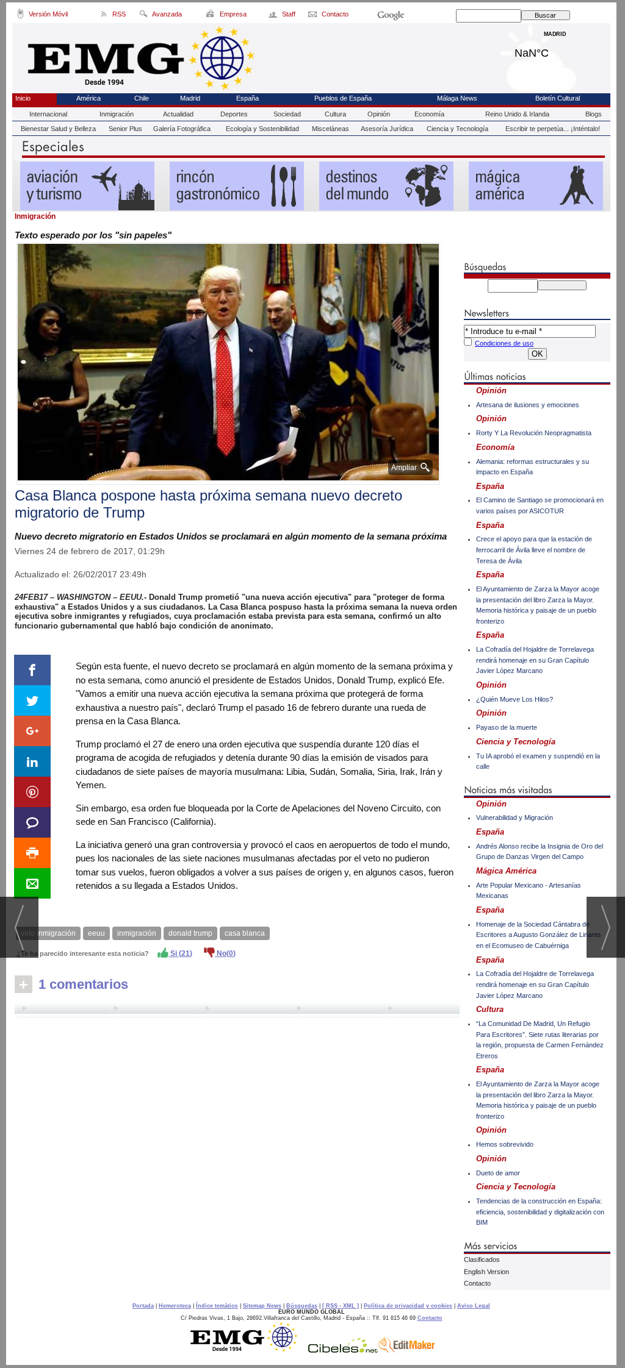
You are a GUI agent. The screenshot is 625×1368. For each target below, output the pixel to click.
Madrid (555, 50)
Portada (143, 1306)
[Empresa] (211, 16)
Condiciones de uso (504, 343)
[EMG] (248, 1350)
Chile (141, 98)
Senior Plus (125, 128)
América (88, 98)
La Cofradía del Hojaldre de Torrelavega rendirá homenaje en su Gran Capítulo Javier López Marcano (535, 660)
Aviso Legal (473, 1306)
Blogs (593, 114)
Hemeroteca (175, 1306)
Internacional (48, 114)
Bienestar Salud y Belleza (58, 128)
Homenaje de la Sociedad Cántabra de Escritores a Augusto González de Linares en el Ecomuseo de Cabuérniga (538, 935)
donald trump (190, 933)
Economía (429, 114)
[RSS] (104, 16)
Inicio (23, 98)
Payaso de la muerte (506, 727)
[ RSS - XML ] (340, 1306)
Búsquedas (301, 1306)
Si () (180, 953)
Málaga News (457, 98)
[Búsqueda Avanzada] (143, 16)
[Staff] (274, 16)
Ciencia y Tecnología (457, 128)
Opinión (378, 114)
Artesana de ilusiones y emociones (527, 404)
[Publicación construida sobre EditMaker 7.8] (406, 1350)
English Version (486, 1271)
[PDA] (20, 16)
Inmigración (116, 114)
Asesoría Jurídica (387, 128)
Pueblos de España (343, 98)
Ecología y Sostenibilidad (262, 128)
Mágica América (506, 870)
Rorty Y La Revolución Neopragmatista (533, 432)
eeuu (96, 933)
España (247, 98)
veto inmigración (48, 933)
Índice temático (217, 1306)
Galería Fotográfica (182, 128)
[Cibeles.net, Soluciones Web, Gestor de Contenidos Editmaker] (343, 1350)
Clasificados (482, 1259)
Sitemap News (262, 1306)
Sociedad (287, 114)
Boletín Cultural (557, 98)
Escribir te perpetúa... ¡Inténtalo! (552, 128)
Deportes (234, 114)
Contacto (477, 1283)
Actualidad (178, 114)
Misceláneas (330, 128)
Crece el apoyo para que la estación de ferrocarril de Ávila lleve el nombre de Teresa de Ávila (534, 549)
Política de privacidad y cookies (408, 1306)
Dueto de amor (498, 1173)
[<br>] (237, 1010)
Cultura (335, 114)
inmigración (136, 933)
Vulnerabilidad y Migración (514, 817)
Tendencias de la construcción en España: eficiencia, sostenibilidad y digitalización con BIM (540, 1211)
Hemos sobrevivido (504, 1144)
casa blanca (245, 933)
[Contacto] (313, 16)
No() (225, 953)
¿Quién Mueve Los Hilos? (514, 699)
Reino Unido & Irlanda (517, 114)
